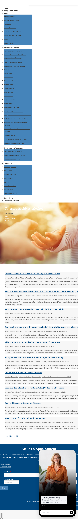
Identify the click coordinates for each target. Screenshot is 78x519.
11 (9, 436)
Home (6, 216)
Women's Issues (61, 278)
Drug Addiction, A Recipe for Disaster (23, 403)
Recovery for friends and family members (25, 418)
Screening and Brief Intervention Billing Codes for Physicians (34, 388)
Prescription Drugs (29, 296)
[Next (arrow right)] (2, 516)
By (66, 296)
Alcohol (13, 278)
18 (17, 436)
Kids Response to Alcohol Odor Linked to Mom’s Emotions (32, 342)
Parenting (27, 331)
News (32, 278)
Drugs (18, 278)
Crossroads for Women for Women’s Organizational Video (32, 274)
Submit (4, 488)
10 (7, 436)
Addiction (7, 278)
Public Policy (24, 313)
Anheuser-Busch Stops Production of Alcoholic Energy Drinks (34, 309)
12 (11, 436)
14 (14, 436)
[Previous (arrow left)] (1, 516)
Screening (30, 392)
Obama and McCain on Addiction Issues (23, 372)
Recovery (37, 278)
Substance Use (44, 278)
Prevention (17, 313)
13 (12, 436)
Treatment (53, 278)
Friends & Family (25, 278)
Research (38, 296)
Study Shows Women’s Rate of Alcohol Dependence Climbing (34, 357)
